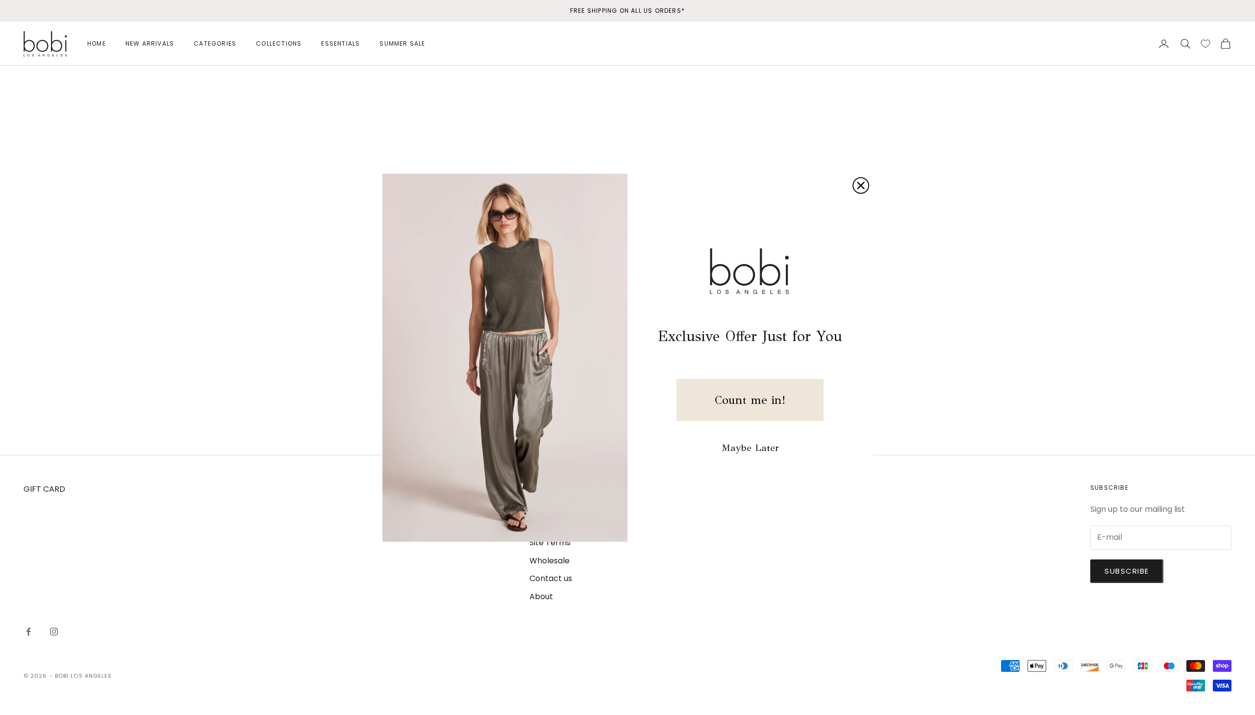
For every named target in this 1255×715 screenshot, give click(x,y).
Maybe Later (750, 448)
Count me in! (750, 400)
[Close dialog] (861, 185)
